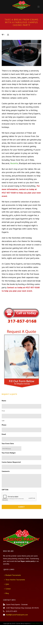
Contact (8, 589)
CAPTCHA (5, 490)
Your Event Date (8, 443)
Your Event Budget (9, 453)
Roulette (14, 163)
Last (3, 420)
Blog (7, 593)
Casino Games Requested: (11, 462)
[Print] (9, 34)
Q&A (7, 584)
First (3, 411)
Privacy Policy (35, 623)
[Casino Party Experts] (21, 5)
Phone (4, 425)
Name (4, 401)
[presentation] (19, 496)
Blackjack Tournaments (13, 575)
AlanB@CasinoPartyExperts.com (17, 615)
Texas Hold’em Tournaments (15, 580)
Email (4, 434)
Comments (6, 471)
